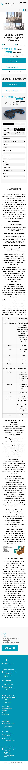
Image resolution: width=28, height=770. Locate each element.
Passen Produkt (12, 84)
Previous (3, 26)
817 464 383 (7, 735)
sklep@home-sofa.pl (9, 689)
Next (25, 26)
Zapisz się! (10, 648)
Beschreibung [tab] (14, 188)
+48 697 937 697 (8, 684)
